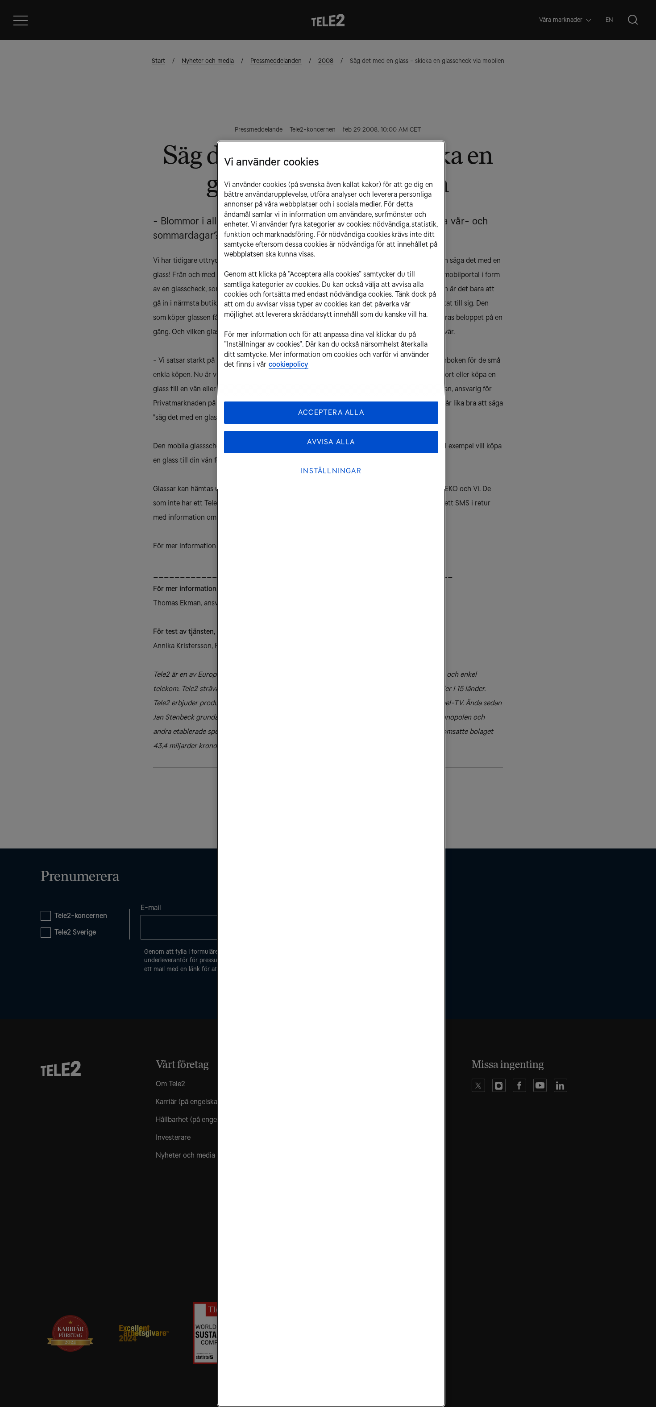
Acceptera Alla (331, 412)
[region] (331, 774)
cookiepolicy (288, 364)
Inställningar (331, 471)
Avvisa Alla (331, 442)
